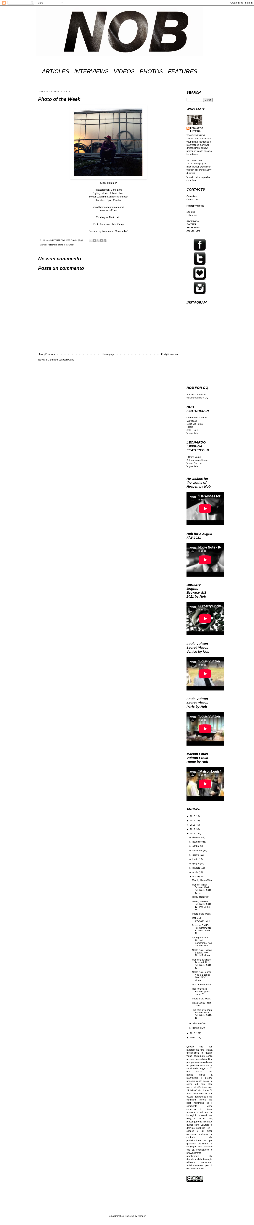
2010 (193, 1033)
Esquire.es (192, 421)
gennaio (196, 1028)
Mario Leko (116, 189)
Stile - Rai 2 (192, 430)
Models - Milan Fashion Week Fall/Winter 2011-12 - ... (202, 888)
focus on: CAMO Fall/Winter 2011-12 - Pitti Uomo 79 (202, 929)
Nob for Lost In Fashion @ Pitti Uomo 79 (201, 992)
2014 (193, 820)
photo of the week (66, 245)
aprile (195, 872)
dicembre (197, 837)
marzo (195, 876)
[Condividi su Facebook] (101, 240)
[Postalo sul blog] (94, 240)
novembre (197, 841)
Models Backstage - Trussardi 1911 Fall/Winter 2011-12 (202, 963)
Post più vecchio (169, 354)
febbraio (196, 1023)
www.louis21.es (108, 210)
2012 (193, 829)
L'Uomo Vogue (194, 457)
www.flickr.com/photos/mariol (108, 207)
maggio (196, 868)
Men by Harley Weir (202, 880)
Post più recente (47, 354)
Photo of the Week (201, 914)
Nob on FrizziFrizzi (201, 984)
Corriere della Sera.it (197, 417)
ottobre (196, 846)
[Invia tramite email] (91, 240)
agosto (196, 855)
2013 (193, 825)
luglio (195, 859)
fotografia (53, 245)
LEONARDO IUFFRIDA (196, 130)
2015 (193, 816)
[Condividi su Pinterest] (105, 240)
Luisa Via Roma (195, 424)
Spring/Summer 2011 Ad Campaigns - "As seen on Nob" (202, 941)
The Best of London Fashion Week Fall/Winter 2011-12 (202, 1014)
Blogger (141, 1216)
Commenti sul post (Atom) (61, 359)
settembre (197, 850)
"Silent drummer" (108, 182)
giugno (196, 863)
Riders (190, 427)
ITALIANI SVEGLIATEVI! (201, 919)
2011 (193, 833)
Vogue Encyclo (194, 463)
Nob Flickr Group (115, 224)
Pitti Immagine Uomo (197, 460)
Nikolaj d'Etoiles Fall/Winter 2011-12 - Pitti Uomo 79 (202, 905)
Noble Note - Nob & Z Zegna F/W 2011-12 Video (202, 953)
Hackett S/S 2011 (200, 897)
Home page (108, 354)
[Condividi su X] (98, 240)
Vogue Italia (192, 433)
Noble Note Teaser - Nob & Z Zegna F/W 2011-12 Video (202, 976)
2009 (193, 1037)
